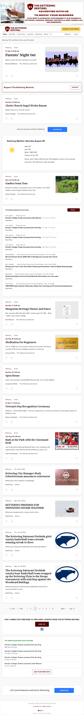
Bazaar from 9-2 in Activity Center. (17, 110)
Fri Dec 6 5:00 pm (12, 51)
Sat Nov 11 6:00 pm (12, 306)
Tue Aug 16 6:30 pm (13, 436)
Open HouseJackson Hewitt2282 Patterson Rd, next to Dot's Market (29, 380)
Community (21, 34)
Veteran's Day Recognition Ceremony (27, 406)
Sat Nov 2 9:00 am (12, 102)
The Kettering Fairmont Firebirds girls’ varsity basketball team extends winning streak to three (28, 539)
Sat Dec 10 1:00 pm (12, 372)
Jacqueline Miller (11, 384)
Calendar (12, 34)
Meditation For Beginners (20, 342)
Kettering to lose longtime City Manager (19, 481)
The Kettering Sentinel (28, 64)
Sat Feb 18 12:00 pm (13, 339)
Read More (8, 220)
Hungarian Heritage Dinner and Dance (28, 308)
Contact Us (37, 706)
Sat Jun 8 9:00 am (12, 180)
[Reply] (12, 76)
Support (75, 87)
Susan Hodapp (10, 114)
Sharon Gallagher (11, 417)
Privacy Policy (47, 713)
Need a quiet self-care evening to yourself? (21, 60)
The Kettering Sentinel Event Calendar (19, 641)
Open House (12, 375)
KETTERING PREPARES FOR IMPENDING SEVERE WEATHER (24, 506)
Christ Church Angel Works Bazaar (26, 105)
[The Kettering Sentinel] (21, 29)
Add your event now (42, 672)
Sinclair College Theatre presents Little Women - (30, 218)
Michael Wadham (11, 64)
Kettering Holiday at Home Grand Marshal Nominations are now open (31, 276)
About (46, 34)
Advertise (38, 34)
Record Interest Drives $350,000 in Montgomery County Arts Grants (31, 257)
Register (68, 34)
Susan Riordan (10, 194)
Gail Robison (10, 320)
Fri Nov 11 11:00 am (12, 403)
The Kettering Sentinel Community (17, 210)
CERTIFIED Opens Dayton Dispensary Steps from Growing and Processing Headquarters (38, 286)
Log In (76, 34)
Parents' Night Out (20, 55)
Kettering (8, 48)
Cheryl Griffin (10, 353)
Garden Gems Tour (16, 183)
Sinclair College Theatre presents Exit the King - (30, 228)
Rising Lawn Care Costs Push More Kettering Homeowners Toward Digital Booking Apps (38, 266)
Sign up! (42, 624)
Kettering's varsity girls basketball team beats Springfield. (26, 547)
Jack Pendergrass (11, 454)
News (5, 34)
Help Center (46, 706)
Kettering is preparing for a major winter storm (22, 512)
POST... (73, 210)
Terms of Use (37, 713)
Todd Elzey (9, 485)
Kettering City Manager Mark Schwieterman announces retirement (27, 475)
